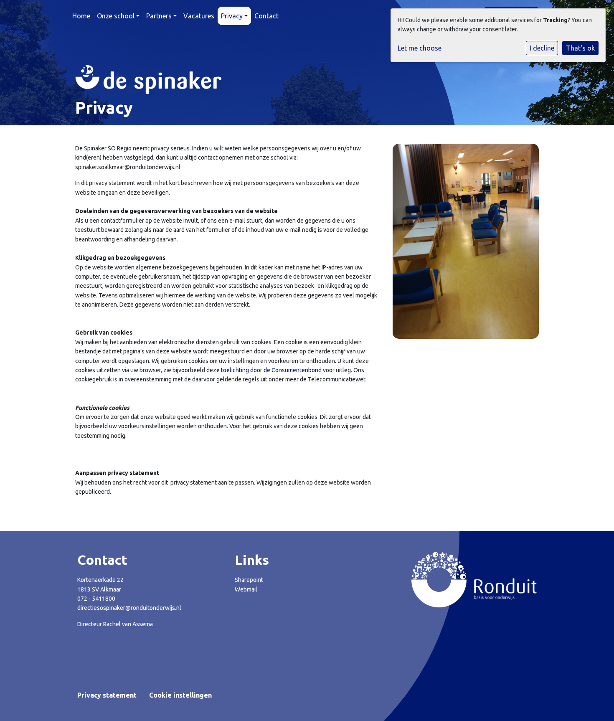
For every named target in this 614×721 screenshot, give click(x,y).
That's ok (580, 48)
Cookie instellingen (180, 695)
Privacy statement (107, 695)
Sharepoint (249, 579)
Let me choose (419, 48)
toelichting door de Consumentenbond (271, 370)
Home (81, 16)
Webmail (246, 589)
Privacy (232, 16)
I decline (542, 48)
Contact (266, 16)
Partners (159, 16)
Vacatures (198, 16)
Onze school (115, 16)
